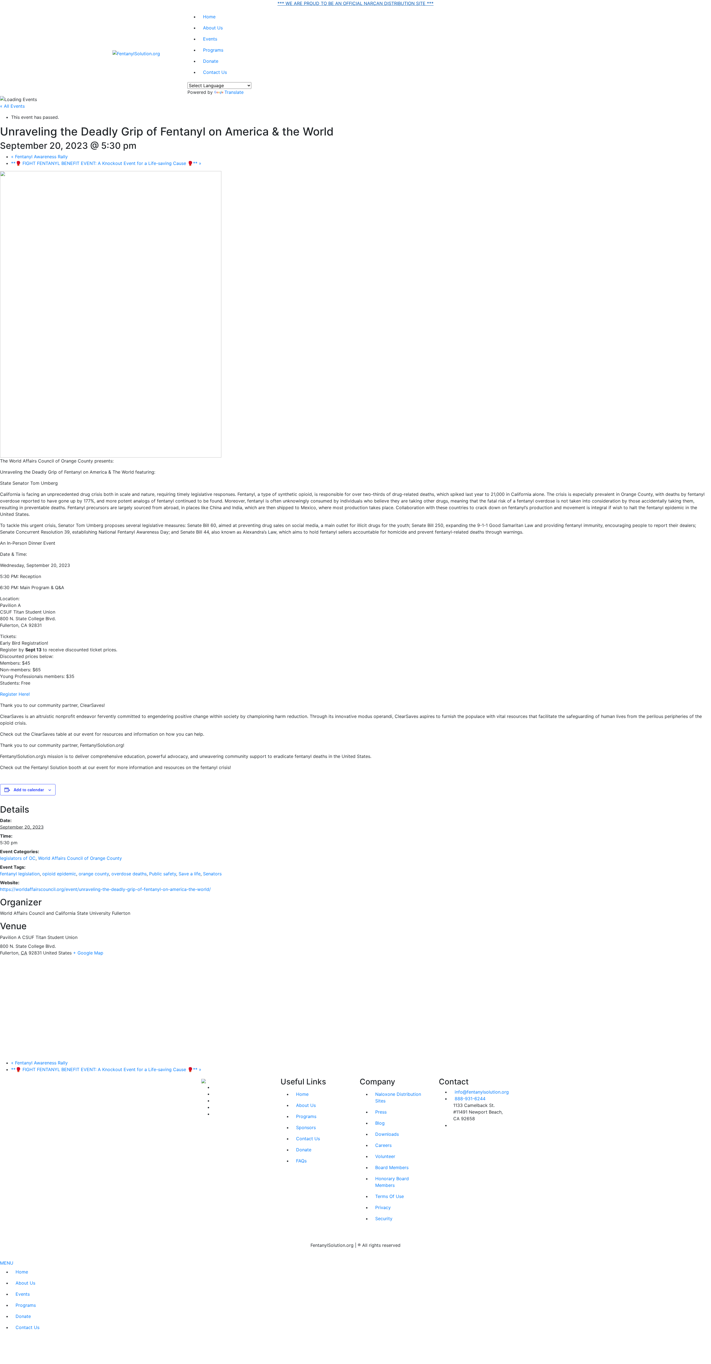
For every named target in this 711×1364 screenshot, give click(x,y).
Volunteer (385, 1156)
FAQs (301, 1161)
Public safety (162, 873)
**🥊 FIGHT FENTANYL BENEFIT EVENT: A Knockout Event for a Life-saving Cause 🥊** (106, 163)
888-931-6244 (470, 1098)
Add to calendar (29, 789)
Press (381, 1112)
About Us (213, 28)
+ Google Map (88, 953)
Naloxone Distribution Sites (398, 1097)
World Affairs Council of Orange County (80, 858)
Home (209, 16)
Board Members (392, 1167)
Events (210, 39)
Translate (234, 92)
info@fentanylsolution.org (482, 1092)
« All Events (12, 106)
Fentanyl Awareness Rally (39, 156)
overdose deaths (129, 873)
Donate (210, 61)
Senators (212, 873)
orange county (94, 873)
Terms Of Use (389, 1196)
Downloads (387, 1134)
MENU (6, 1263)
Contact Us (215, 72)
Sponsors (306, 1127)
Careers (383, 1145)
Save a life (190, 873)
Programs (213, 50)
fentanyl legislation (20, 873)
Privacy (383, 1207)
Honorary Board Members (392, 1182)
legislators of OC (18, 858)
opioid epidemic (59, 873)
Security (383, 1218)
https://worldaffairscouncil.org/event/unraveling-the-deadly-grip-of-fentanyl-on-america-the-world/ (105, 889)
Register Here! (15, 694)
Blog (380, 1123)
